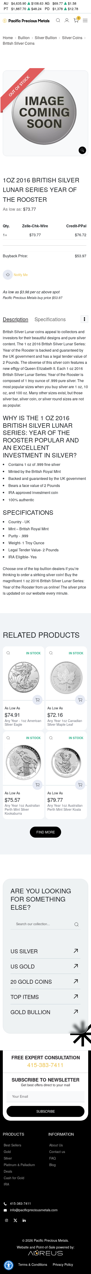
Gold (7, 1151)
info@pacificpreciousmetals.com (34, 1210)
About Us (56, 1145)
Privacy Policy (63, 1264)
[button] (9, 1265)
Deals (8, 1171)
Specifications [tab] (50, 319)
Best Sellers (12, 1145)
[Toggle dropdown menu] (84, 319)
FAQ (52, 1158)
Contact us (57, 1151)
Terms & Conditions (32, 1264)
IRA (6, 1184)
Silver (8, 1158)
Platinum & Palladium (19, 1164)
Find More (45, 832)
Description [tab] (15, 319)
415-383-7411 (45, 1064)
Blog (52, 1164)
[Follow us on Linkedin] (24, 1220)
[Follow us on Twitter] (15, 1220)
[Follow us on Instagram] (6, 1220)
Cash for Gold (14, 1177)
